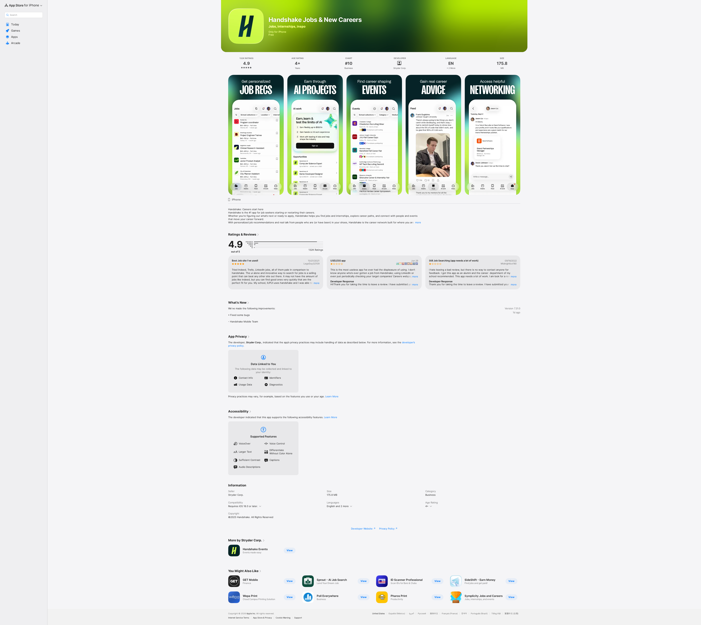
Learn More (331, 396)
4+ (426, 506)
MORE (316, 283)
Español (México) (397, 614)
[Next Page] (523, 135)
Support (298, 618)
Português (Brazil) (479, 614)
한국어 (464, 614)
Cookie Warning (283, 618)
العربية (411, 614)
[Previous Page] (224, 135)
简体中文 (434, 614)
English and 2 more (338, 506)
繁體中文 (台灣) (511, 614)
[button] (24, 24)
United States (378, 614)
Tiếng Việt (496, 614)
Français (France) (450, 614)
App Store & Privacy (262, 618)
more (418, 222)
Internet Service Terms (238, 618)
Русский (422, 614)
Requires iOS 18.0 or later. (243, 506)
